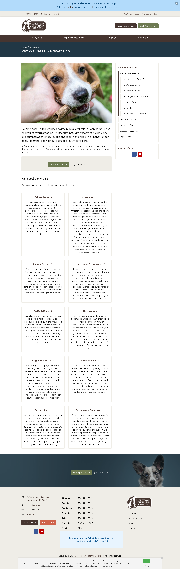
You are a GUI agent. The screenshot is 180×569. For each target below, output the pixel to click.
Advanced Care (127, 125)
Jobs (137, 14)
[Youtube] (140, 154)
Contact (143, 38)
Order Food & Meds (125, 26)
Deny (146, 566)
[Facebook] (134, 154)
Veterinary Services (127, 67)
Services (37, 38)
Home (24, 47)
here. (110, 566)
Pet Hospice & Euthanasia (134, 113)
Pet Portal (128, 14)
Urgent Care (125, 136)
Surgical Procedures (129, 131)
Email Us (30, 514)
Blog (155, 14)
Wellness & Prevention (130, 73)
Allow (146, 561)
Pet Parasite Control (131, 90)
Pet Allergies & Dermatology (135, 96)
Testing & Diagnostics (129, 119)
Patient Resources (74, 38)
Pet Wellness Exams (131, 85)
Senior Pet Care (129, 102)
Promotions (146, 14)
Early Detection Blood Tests (134, 79)
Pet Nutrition (128, 108)
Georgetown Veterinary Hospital (89, 556)
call (91, 7)
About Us (111, 38)
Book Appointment (148, 26)
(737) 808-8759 (77, 164)
